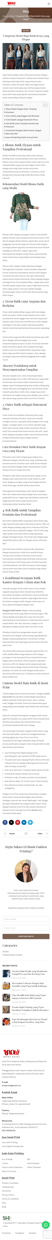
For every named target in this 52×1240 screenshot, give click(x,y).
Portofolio (6, 1191)
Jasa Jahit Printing (10, 1142)
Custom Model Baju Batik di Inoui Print (21, 137)
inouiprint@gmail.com (11, 1085)
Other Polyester (34, 1167)
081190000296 (9, 1130)
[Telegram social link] (30, 822)
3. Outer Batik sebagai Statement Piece (21, 119)
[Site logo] (11, 3)
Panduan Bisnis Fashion (13, 955)
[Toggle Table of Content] (44, 105)
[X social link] (11, 822)
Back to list (26, 833)
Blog (12, 16)
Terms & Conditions (10, 1198)
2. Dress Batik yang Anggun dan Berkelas (21, 116)
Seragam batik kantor (12, 610)
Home (5, 16)
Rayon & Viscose (9, 1171)
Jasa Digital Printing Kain (13, 1146)
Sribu (5, 1226)
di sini (34, 810)
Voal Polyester (33, 1163)
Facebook (6, 1233)
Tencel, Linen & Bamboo (12, 1167)
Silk (28, 1159)
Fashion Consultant (10, 1183)
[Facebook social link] (5, 822)
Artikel (26, 31)
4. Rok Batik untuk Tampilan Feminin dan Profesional (21, 125)
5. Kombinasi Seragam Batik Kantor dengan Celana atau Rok (22, 132)
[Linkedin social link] (24, 822)
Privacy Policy (8, 1195)
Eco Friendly (7, 1159)
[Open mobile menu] (48, 3)
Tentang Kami (8, 1187)
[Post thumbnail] (6, 974)
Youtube (32, 1233)
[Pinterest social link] (17, 822)
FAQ (4, 1203)
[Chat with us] (45, 1225)
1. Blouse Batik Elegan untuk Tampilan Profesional (20, 110)
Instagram (19, 1233)
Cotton (5, 1163)
